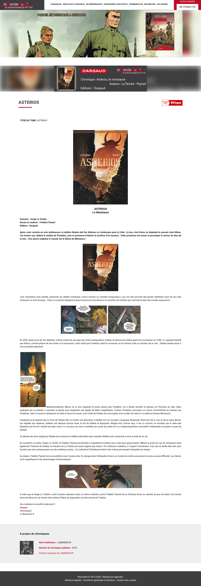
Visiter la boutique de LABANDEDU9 (56, 553)
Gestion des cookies (126, 580)
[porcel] (100, 33)
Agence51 (118, 577)
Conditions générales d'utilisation (99, 580)
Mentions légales (73, 580)
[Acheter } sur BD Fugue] (172, 103)
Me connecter (187, 7)
